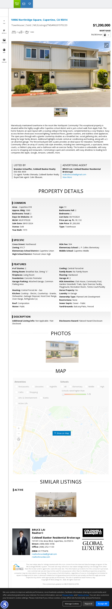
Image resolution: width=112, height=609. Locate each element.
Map (4, 52)
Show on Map (62, 433)
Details (4, 33)
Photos (4, 42)
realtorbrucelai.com (41, 556)
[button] (4, 604)
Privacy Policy (68, 595)
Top (4, 23)
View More (67, 177)
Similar (4, 62)
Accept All (102, 603)
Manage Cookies (72, 603)
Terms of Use (83, 595)
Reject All (88, 603)
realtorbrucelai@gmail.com (74, 174)
